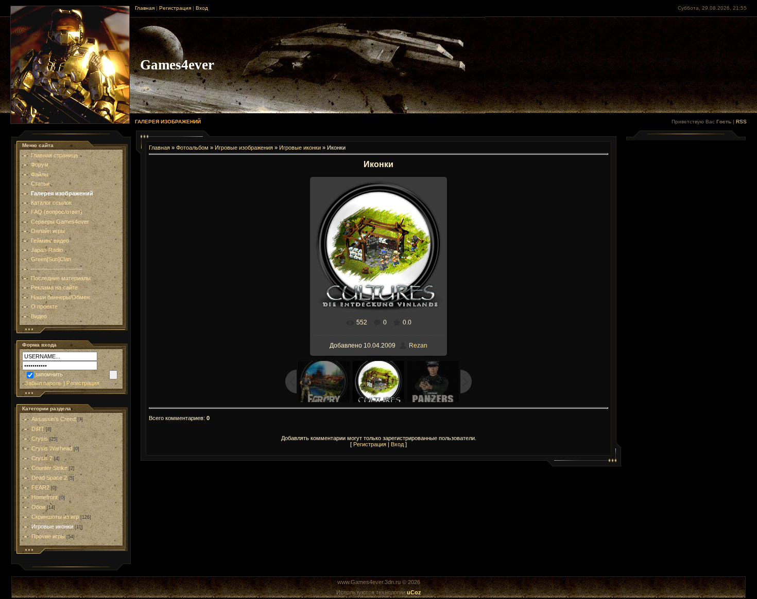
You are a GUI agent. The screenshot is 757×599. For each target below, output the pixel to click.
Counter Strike (49, 468)
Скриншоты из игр (55, 517)
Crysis (39, 438)
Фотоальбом (192, 147)
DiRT (37, 429)
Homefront (44, 497)
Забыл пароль (43, 383)
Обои (38, 507)
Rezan (418, 345)
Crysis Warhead (51, 448)
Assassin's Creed (53, 419)
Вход (202, 8)
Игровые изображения (244, 147)
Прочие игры (48, 536)
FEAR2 (40, 487)
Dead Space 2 (49, 478)
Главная (144, 8)
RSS (741, 121)
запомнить (49, 374)
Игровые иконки (52, 526)
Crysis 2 (42, 458)
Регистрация (175, 8)
